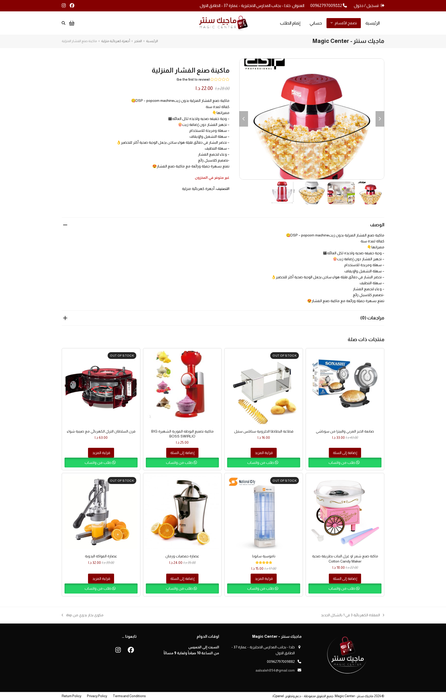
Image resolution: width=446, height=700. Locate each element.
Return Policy (71, 696)
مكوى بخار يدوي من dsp (84, 615)
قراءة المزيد (264, 453)
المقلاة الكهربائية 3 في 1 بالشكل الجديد (352, 615)
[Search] (63, 23)
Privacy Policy (97, 696)
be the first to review (193, 79)
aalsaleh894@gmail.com (275, 670)
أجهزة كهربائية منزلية (198, 189)
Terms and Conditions (129, 696)
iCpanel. (278, 696)
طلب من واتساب (342, 462)
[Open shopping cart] (71, 23)
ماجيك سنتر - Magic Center (354, 696)
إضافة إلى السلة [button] (345, 453)
